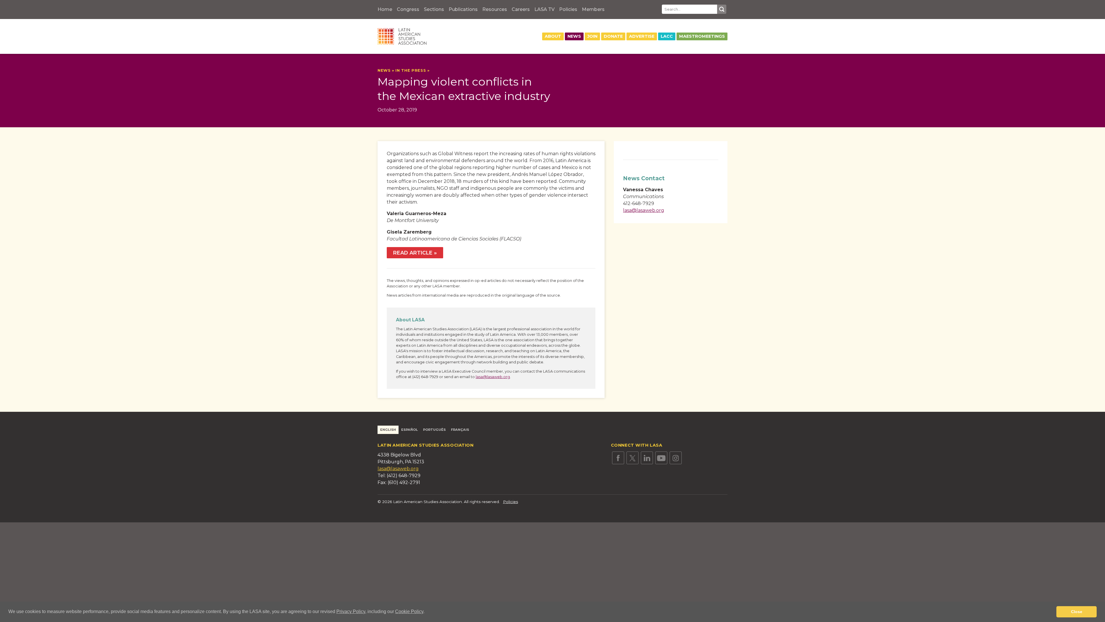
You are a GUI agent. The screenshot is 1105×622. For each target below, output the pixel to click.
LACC (667, 36)
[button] (426, 612)
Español (409, 430)
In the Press (410, 70)
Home (385, 9)
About (553, 36)
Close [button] (1076, 611)
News (574, 36)
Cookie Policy (409, 611)
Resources (494, 9)
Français (460, 430)
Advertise (641, 36)
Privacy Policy (350, 611)
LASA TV (544, 9)
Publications (463, 9)
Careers (521, 9)
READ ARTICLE (413, 253)
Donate (613, 36)
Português (434, 430)
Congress (408, 9)
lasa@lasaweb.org (493, 377)
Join (592, 36)
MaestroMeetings (702, 36)
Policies (568, 9)
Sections (434, 9)
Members (593, 9)
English (388, 430)
